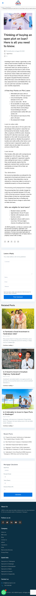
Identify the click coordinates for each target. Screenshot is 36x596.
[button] (3, 592)
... (10, 383)
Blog (2, 537)
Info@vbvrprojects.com (9, 583)
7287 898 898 (7, 585)
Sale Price (6, 467)
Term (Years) (7, 480)
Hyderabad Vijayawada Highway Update (17, 444)
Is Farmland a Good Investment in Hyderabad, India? (16, 332)
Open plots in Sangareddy (8, 574)
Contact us (4, 540)
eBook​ (3, 542)
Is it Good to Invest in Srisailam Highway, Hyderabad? (15, 373)
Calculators (4, 545)
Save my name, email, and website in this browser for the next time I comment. (17, 292)
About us (3, 532)
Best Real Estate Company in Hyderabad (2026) (19, 442)
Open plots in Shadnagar (7, 564)
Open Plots (9, 53)
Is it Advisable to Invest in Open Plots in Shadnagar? (18, 413)
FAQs (2, 547)
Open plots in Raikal (6, 569)
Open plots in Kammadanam (8, 566)
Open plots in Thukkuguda (8, 561)
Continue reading (7, 345)
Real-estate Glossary (7, 550)
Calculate (18, 494)
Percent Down (7, 474)
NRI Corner (4, 535)
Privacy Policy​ (4, 552)
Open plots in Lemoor (6, 571)
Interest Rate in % (8, 486)
